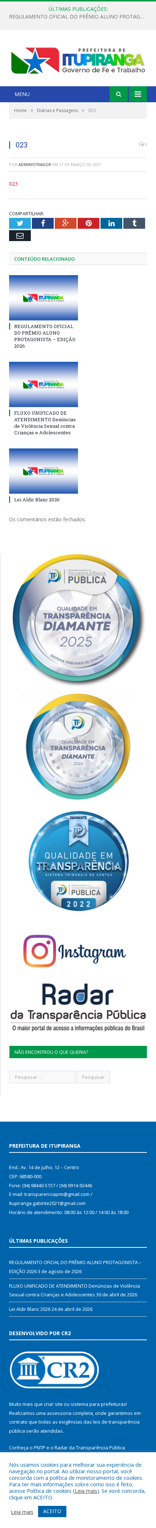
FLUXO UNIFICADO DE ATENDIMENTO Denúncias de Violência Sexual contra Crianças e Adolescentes (80, 16)
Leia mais (86, 1490)
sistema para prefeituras (98, 1404)
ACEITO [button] (52, 1511)
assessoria (59, 1413)
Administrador (35, 164)
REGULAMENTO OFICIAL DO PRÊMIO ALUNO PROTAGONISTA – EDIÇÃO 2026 (44, 336)
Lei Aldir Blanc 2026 (37, 499)
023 (13, 183)
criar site (53, 1404)
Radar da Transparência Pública (89, 1447)
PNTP (39, 1447)
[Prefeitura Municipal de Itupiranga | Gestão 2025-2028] (78, 58)
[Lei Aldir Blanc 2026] (43, 470)
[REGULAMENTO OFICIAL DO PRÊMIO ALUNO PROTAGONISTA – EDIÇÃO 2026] (43, 297)
